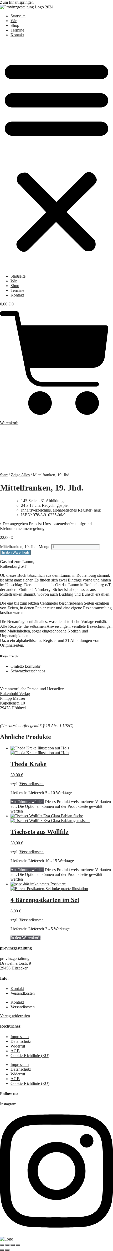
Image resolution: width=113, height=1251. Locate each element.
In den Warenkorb (15, 552)
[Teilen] (13, 1245)
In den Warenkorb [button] (25, 938)
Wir (14, 20)
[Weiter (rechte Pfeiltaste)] (7, 1250)
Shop (15, 25)
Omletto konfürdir (25, 666)
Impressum (20, 1036)
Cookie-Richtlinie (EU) (30, 1055)
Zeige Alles (20, 475)
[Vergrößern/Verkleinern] (2, 1245)
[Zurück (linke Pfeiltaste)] (2, 1250)
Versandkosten (31, 784)
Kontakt (17, 35)
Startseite (18, 16)
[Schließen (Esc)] (18, 1245)
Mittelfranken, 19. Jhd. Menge (25, 546)
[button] (56, 156)
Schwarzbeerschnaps (28, 671)
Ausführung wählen (27, 801)
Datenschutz (21, 1041)
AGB (15, 1051)
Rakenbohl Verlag (15, 693)
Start (4, 475)
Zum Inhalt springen (17, 2)
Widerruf (18, 1046)
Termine (17, 30)
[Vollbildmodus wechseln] (7, 1245)
